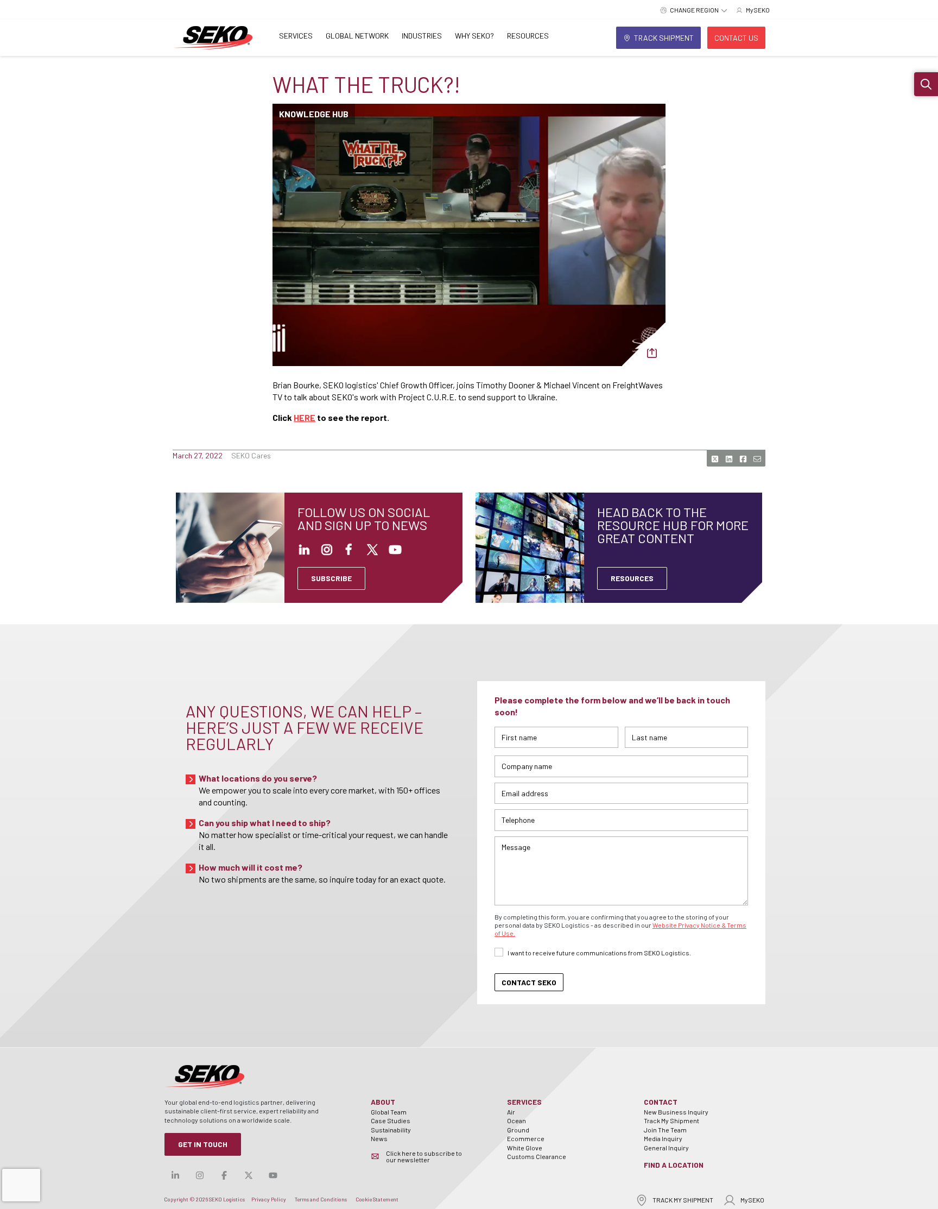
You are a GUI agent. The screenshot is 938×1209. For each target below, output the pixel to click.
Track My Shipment (671, 1120)
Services (296, 35)
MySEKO (752, 1200)
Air (511, 1112)
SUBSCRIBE (331, 578)
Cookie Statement (377, 1199)
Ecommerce (525, 1138)
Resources (528, 35)
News (379, 1138)
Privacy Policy (268, 1199)
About (383, 1101)
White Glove (524, 1147)
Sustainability (391, 1130)
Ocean (516, 1120)
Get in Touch (202, 1144)
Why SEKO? (474, 35)
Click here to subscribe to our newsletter (424, 1156)
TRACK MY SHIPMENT (682, 1200)
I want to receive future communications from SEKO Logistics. (599, 952)
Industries (422, 35)
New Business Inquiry (676, 1112)
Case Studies (390, 1120)
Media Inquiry (663, 1138)
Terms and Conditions (321, 1199)
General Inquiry (666, 1147)
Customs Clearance (536, 1156)
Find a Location (674, 1164)
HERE (304, 417)
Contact (660, 1101)
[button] (926, 84)
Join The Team (665, 1130)
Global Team (389, 1112)
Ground (518, 1130)
